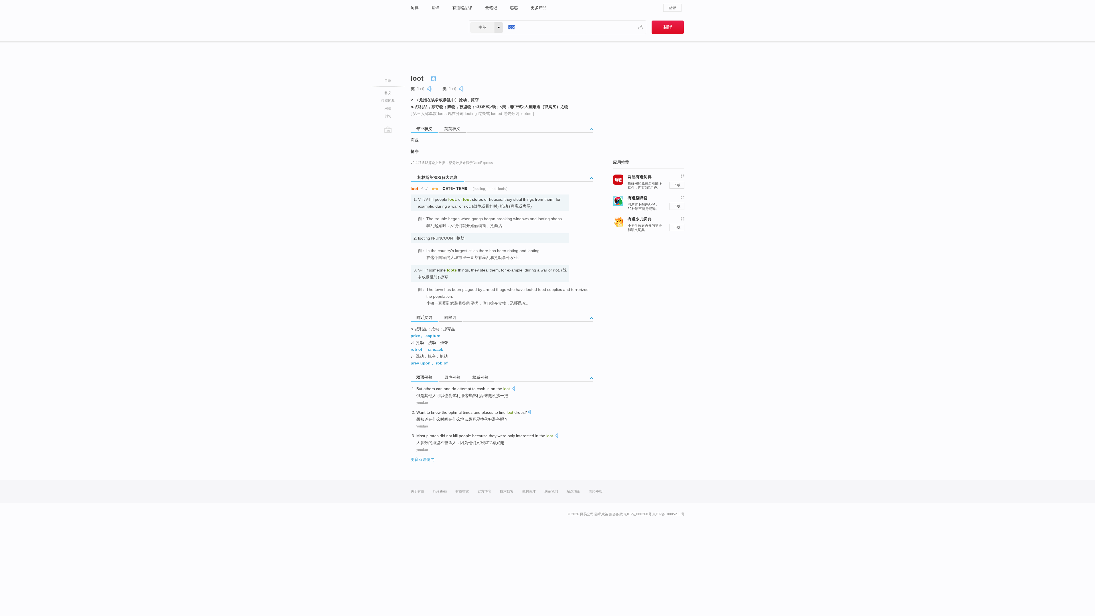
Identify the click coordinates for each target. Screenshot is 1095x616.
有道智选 (462, 491)
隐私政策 (601, 514)
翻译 (435, 7)
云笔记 (491, 7)
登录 (672, 7)
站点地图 (573, 491)
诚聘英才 (529, 491)
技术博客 (507, 491)
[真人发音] (429, 88)
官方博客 (484, 491)
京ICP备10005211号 (668, 514)
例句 (387, 116)
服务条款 (616, 514)
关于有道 (417, 491)
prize (415, 335)
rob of (416, 349)
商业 (415, 140)
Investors (440, 491)
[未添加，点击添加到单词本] (434, 78)
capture (432, 335)
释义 (387, 93)
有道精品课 (462, 7)
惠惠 (514, 7)
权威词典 (388, 101)
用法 (387, 108)
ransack (435, 349)
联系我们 (551, 491)
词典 (415, 7)
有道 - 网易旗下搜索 (434, 27)
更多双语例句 (423, 459)
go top (388, 129)
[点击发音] (513, 389)
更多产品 (539, 7)
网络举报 (596, 491)
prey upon (421, 363)
